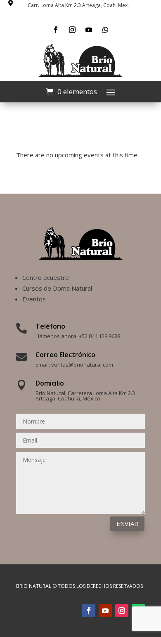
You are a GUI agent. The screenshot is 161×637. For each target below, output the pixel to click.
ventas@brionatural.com (82, 364)
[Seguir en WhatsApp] (105, 29)
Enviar (127, 523)
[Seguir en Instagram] (72, 29)
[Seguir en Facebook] (55, 29)
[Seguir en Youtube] (88, 29)
